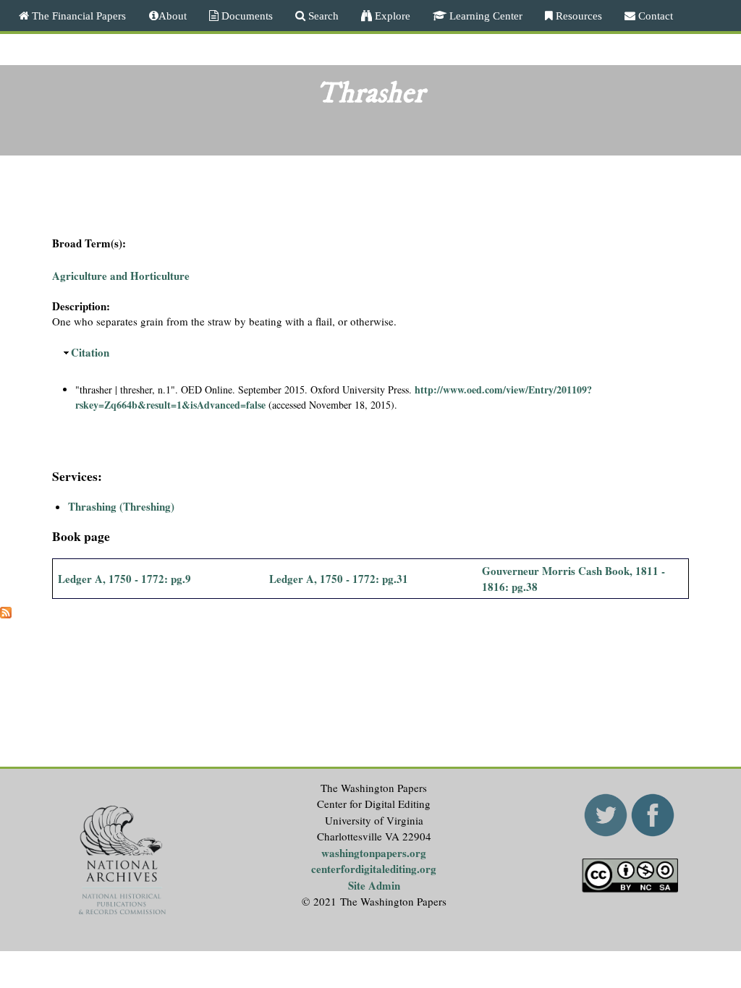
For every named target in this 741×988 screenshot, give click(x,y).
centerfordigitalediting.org (373, 869)
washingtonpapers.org (373, 853)
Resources (577, 15)
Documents (246, 15)
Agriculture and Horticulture (121, 276)
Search (322, 15)
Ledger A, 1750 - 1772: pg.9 (124, 579)
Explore (391, 15)
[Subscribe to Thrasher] (6, 614)
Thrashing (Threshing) (121, 506)
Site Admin (374, 885)
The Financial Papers (77, 15)
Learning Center (484, 15)
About (172, 15)
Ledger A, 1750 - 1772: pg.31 (338, 579)
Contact (654, 15)
